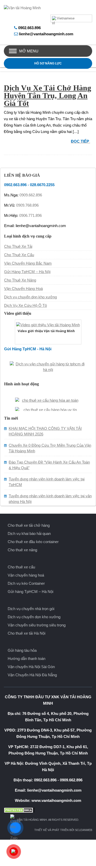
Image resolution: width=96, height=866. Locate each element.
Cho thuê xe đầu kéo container (33, 541)
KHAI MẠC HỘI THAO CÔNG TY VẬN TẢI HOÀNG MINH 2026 (45, 431)
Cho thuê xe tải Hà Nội (26, 633)
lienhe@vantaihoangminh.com (46, 34)
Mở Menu (28, 51)
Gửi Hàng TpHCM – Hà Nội (27, 271)
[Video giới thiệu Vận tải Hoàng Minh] (48, 324)
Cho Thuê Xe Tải (18, 246)
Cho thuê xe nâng (22, 550)
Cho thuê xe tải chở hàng (29, 525)
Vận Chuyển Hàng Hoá (23, 288)
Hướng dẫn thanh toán (26, 658)
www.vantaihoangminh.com (56, 800)
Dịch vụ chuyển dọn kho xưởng (30, 297)
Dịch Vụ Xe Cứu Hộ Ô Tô (25, 305)
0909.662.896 (30, 195)
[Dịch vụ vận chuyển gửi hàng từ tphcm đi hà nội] (48, 366)
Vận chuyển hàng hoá (26, 575)
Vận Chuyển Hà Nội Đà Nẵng (32, 675)
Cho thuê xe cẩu (21, 567)
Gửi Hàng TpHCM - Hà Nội (27, 349)
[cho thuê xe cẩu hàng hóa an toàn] (48, 397)
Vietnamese (65, 18)
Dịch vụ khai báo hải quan (29, 533)
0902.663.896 (29, 28)
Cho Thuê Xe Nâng (20, 280)
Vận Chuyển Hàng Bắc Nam (28, 263)
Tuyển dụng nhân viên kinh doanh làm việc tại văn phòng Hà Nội (50, 499)
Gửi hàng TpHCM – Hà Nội (30, 591)
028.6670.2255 (42, 185)
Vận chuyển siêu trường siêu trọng (37, 625)
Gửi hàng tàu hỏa (22, 650)
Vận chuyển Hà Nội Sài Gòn (31, 667)
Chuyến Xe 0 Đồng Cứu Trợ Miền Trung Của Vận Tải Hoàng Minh (50, 448)
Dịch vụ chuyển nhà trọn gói (31, 608)
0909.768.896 (27, 205)
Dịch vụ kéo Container (26, 583)
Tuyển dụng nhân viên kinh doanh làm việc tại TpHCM (46, 482)
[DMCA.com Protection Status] (48, 810)
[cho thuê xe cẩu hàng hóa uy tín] (48, 407)
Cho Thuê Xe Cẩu (19, 255)
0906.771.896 (30, 215)
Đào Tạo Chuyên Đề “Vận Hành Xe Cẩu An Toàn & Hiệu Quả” (49, 465)
